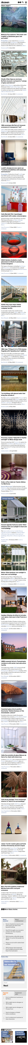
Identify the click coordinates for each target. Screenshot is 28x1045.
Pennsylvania (4, 670)
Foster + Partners (7, 402)
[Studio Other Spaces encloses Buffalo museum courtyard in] (14, 64)
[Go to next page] (20, 2)
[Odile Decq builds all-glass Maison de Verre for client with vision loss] (14, 740)
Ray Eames (22, 266)
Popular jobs (5, 993)
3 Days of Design (18, 220)
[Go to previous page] (18, 2)
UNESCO (6, 721)
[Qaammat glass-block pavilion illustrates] (14, 694)
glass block (4, 720)
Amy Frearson (5, 227)
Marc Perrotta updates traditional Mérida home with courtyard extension (12, 888)
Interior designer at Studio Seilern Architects (13, 1013)
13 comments (19, 362)
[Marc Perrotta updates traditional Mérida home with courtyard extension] (14, 872)
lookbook (8, 398)
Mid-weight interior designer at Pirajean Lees (14, 1008)
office (16, 312)
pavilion (17, 717)
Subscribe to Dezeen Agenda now (16, 535)
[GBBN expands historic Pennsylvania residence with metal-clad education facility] (14, 647)
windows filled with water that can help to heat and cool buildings (12, 534)
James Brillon (5, 901)
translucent (15, 761)
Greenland (23, 717)
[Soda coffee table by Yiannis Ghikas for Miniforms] (14, 467)
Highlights (8, 1030)
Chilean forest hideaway (5, 1034)
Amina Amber (5, 451)
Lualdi (20, 174)
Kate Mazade (4, 318)
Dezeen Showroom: (6, 486)
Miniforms (4, 488)
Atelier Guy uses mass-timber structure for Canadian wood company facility (11, 306)
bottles (15, 849)
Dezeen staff (4, 48)
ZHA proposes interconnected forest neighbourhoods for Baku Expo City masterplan (14, 948)
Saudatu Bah (4, 539)
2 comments (19, 94)
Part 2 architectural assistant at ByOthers (14, 998)
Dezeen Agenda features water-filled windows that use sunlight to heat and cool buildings (14, 526)
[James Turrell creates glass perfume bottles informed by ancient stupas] (14, 829)
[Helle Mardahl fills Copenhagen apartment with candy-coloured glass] (14, 199)
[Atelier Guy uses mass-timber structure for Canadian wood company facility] (14, 290)
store (9, 356)
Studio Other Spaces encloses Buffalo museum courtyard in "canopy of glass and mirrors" (14, 80)
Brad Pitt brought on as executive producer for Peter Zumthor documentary (15, 930)
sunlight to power (8, 580)
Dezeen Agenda (7, 498)
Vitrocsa (21, 398)
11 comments (19, 136)
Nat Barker (4, 584)
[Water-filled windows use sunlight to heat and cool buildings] (14, 558)
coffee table (4, 489)
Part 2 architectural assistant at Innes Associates (14, 1018)
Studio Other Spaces (15, 87)
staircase (9, 626)
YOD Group (18, 804)
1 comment (20, 273)
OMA (2, 355)
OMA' (2, 129)
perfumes (15, 851)
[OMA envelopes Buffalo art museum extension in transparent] (14, 110)
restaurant (6, 805)
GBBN (15, 667)
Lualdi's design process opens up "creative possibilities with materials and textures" (13, 169)
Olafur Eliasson (9, 85)
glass (13, 578)
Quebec (23, 314)
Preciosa (16, 442)
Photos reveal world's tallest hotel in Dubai (15, 943)
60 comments (21, 584)
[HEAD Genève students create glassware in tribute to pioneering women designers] (14, 245)
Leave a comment (22, 318)
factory (22, 312)
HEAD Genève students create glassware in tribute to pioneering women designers (12, 261)
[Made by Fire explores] (14, 20)
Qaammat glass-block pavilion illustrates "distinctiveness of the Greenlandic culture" (12, 710)
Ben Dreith (4, 94)
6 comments (23, 855)
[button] (23, 2)
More (24, 45)
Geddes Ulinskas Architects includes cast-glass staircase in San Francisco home (14, 617)
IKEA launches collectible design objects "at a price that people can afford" (15, 937)
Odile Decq (10, 759)
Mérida (14, 894)
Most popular (5, 920)
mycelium (21, 41)
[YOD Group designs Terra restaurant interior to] (14, 785)
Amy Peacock (4, 724)
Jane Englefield (5, 811)
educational (16, 670)
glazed (17, 399)
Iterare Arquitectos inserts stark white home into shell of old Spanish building (14, 924)
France (3, 761)
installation (14, 42)
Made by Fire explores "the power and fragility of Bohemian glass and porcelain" (13, 36)
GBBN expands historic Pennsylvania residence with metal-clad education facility (13, 663)
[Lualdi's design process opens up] (14, 153)
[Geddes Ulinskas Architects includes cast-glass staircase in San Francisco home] (14, 600)
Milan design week (20, 443)
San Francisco (5, 624)
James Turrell (14, 848)
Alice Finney (4, 855)
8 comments (23, 724)
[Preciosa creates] (14, 423)
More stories (11, 909)
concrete (14, 897)
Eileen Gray (6, 268)
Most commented (19, 920)
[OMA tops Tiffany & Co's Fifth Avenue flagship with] (14, 334)
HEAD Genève (23, 269)
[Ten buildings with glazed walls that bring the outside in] (14, 379)
